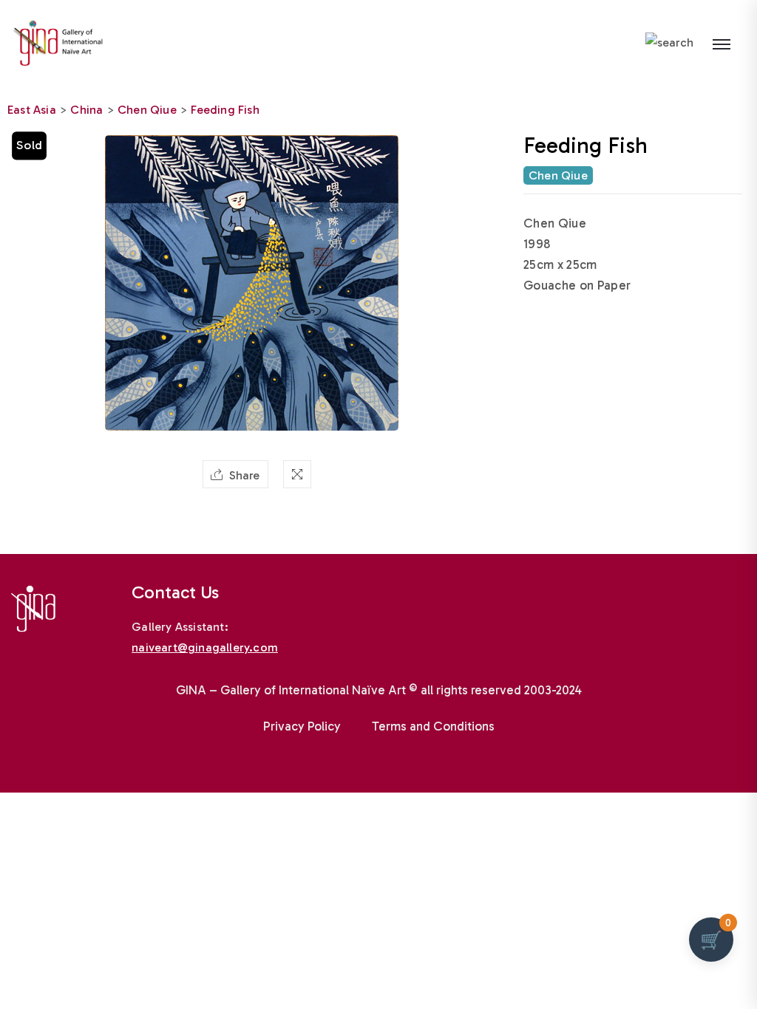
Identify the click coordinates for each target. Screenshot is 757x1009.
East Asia (31, 110)
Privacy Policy (302, 726)
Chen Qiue (147, 110)
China (86, 110)
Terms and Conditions (433, 726)
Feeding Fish (225, 110)
